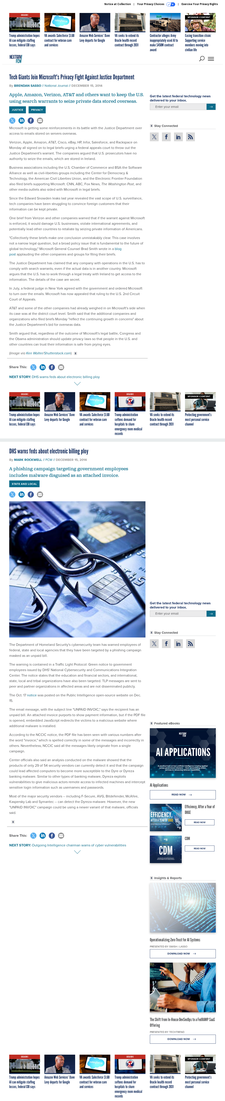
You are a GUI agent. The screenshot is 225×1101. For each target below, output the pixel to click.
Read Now (179, 794)
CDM (187, 838)
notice (32, 695)
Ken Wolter (34, 353)
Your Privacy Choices (151, 4)
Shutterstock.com (57, 353)
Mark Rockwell (28, 459)
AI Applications (159, 785)
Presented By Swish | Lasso (168, 946)
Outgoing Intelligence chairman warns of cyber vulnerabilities (79, 845)
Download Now (179, 953)
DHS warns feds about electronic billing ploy (66, 376)
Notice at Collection (117, 4)
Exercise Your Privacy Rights (199, 4)
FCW (48, 459)
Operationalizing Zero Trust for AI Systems (175, 939)
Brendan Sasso (27, 85)
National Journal (56, 85)
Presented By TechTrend (167, 1032)
